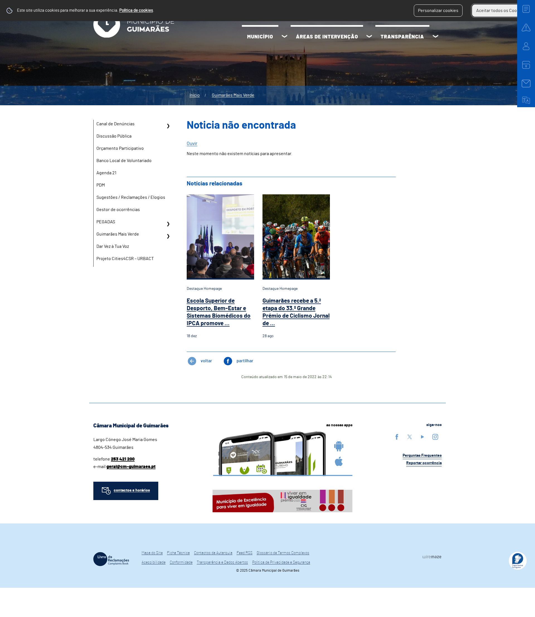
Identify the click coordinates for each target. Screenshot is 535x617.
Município (260, 37)
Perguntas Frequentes (422, 455)
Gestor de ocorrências (118, 209)
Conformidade (181, 562)
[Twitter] (409, 436)
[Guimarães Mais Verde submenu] (168, 236)
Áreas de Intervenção (327, 37)
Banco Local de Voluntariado (124, 160)
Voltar (206, 361)
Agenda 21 (106, 173)
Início (194, 95)
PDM (100, 185)
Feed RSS (244, 553)
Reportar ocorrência (424, 463)
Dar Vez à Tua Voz (112, 246)
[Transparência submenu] (435, 37)
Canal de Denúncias (115, 124)
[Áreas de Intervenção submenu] (369, 37)
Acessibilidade (154, 562)
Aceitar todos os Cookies (500, 10)
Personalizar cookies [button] (438, 10)
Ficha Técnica (178, 553)
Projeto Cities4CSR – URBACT (125, 258)
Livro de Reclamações (111, 559)
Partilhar (245, 361)
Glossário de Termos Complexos (283, 553)
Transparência (402, 37)
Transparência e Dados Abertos (222, 562)
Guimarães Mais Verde (233, 95)
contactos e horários (132, 490)
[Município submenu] (284, 37)
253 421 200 (123, 459)
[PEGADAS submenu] (168, 224)
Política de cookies (136, 10)
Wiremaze (432, 557)
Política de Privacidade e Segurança (281, 562)
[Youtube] (422, 436)
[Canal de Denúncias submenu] (168, 126)
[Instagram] (435, 436)
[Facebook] (396, 436)
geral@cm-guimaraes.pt (130, 466)
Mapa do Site (152, 553)
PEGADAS (105, 222)
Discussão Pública (114, 136)
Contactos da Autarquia (213, 553)
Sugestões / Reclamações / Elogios (130, 197)
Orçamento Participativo (120, 148)
